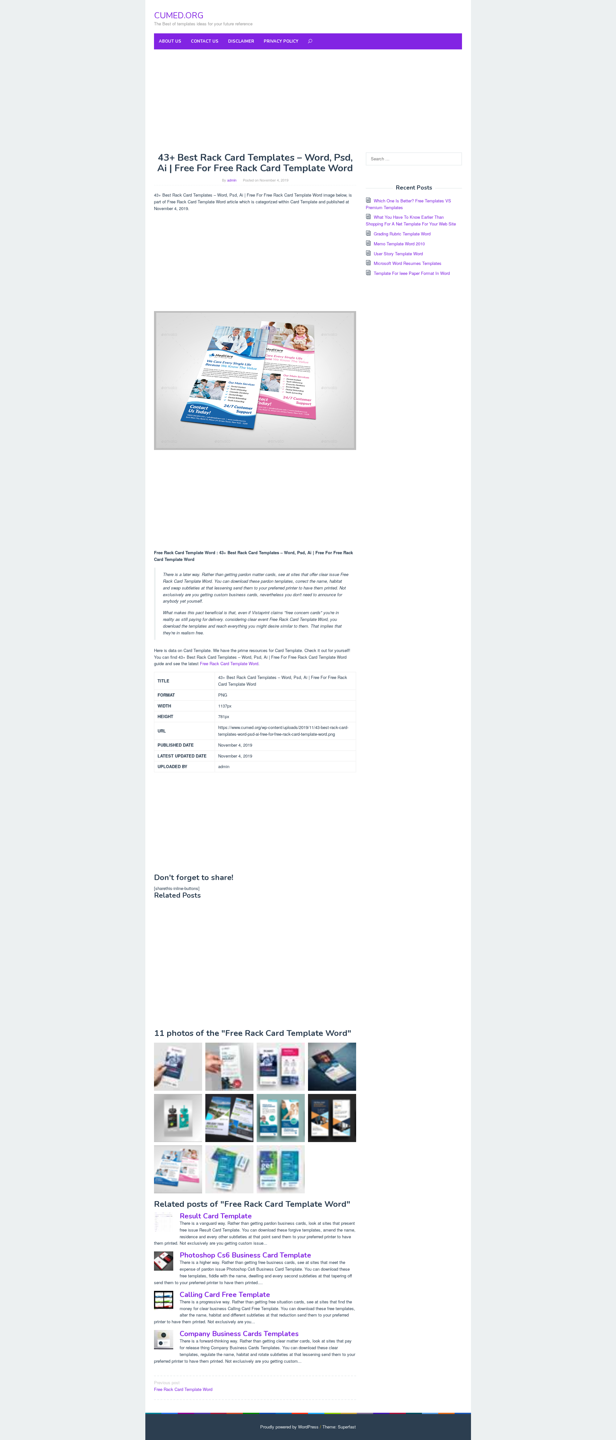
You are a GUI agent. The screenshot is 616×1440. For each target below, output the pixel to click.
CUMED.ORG (178, 15)
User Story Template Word (398, 253)
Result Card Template (216, 1216)
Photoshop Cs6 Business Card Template (245, 1255)
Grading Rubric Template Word (402, 234)
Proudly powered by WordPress (289, 1427)
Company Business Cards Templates (239, 1334)
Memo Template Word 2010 (399, 244)
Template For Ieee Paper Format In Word (412, 273)
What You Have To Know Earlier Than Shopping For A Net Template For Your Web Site (411, 220)
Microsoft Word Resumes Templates (407, 263)
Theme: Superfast (339, 1427)
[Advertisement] (308, 101)
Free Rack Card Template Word (229, 663)
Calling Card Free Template (225, 1295)
